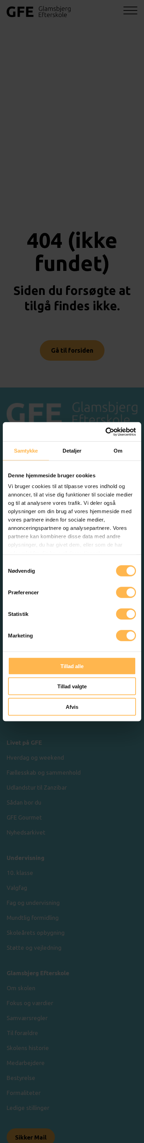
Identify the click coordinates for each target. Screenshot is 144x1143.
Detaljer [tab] (72, 451)
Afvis (72, 707)
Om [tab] (118, 451)
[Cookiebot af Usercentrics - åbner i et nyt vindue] (105, 431)
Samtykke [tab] (26, 451)
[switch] (126, 592)
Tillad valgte (72, 686)
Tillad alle (72, 666)
